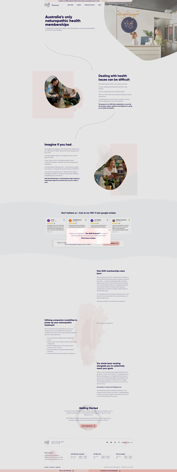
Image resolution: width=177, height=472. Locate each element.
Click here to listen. (88, 238)
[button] (109, 229)
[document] (88, 236)
